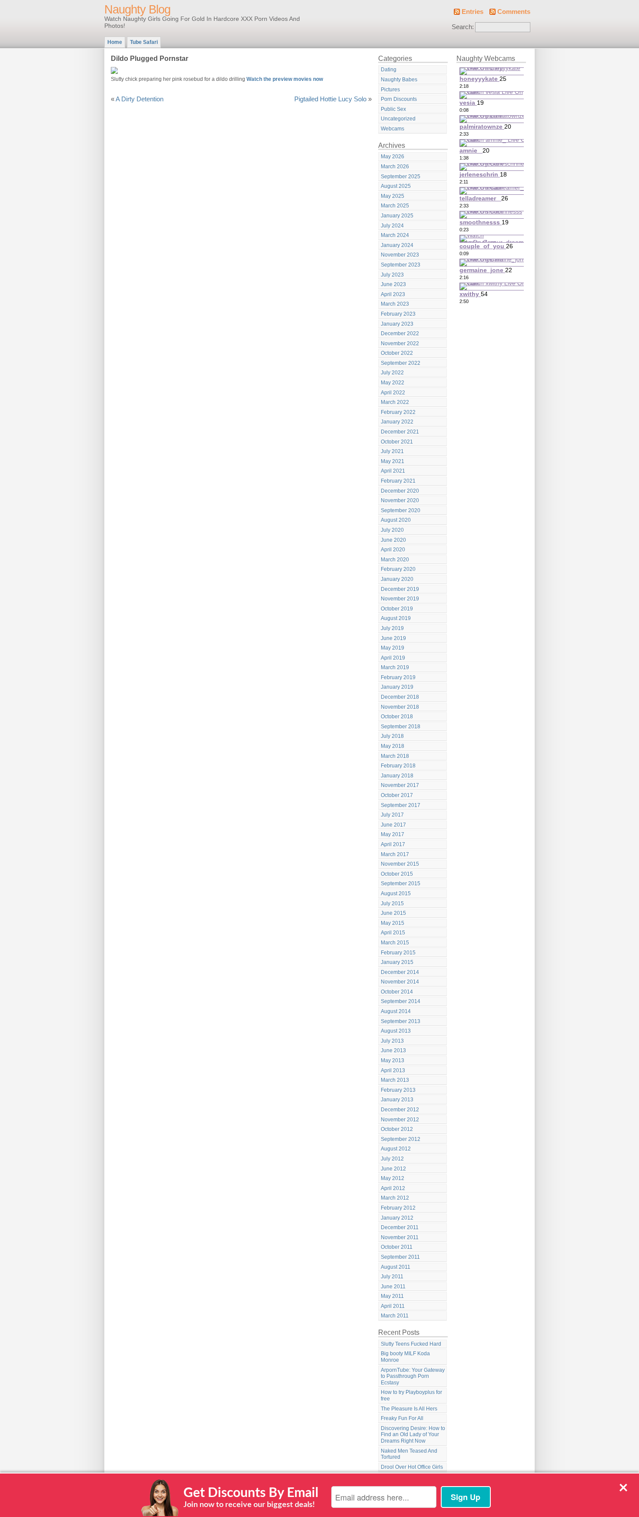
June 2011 (393, 1287)
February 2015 (398, 953)
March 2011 (395, 1316)
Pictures (390, 90)
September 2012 (400, 1139)
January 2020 (397, 579)
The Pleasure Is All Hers (409, 1409)
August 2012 (396, 1149)
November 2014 (400, 982)
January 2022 (397, 422)
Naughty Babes (399, 80)
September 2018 (400, 726)
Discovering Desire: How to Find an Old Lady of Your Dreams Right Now (413, 1434)
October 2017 (397, 795)
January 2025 (397, 216)
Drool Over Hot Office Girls (412, 1467)
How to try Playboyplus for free (411, 1395)
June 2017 (393, 825)
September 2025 (400, 176)
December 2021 (400, 432)
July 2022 (392, 373)
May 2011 (392, 1296)
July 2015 (392, 903)
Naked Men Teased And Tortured (409, 1454)
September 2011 (400, 1257)
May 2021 (392, 461)
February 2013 (398, 1090)
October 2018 (397, 716)
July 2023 (392, 275)
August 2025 (396, 186)
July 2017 (392, 815)
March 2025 (395, 206)
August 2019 (396, 618)
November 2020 (400, 500)
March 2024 (395, 235)
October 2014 (397, 992)
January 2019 (397, 687)
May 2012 (392, 1178)
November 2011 (400, 1237)
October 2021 (397, 442)
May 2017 (392, 834)
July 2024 (392, 226)
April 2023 (393, 294)
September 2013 (400, 1021)
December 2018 (400, 697)
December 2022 (400, 333)
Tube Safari (144, 42)
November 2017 (400, 785)
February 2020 (398, 569)
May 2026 (392, 156)
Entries (472, 11)
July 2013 (392, 1041)
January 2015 (397, 962)
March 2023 (395, 304)
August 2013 (396, 1031)
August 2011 (395, 1267)
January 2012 (397, 1218)
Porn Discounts (399, 99)
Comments (513, 11)
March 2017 (395, 854)
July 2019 (392, 628)
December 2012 (400, 1110)
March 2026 (395, 166)
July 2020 (392, 530)
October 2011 (397, 1247)
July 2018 (392, 736)
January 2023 (397, 324)
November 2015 (400, 864)
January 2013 (397, 1100)
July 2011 (392, 1277)
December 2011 (400, 1227)
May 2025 (392, 196)
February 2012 (398, 1208)
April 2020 (393, 550)
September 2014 (400, 1001)
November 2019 (400, 599)
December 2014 (400, 972)
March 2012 (395, 1198)
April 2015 (393, 933)
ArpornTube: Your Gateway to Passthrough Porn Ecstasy (413, 1376)
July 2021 (392, 451)
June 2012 (393, 1169)
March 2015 (395, 943)
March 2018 (395, 756)
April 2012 (393, 1188)
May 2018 (392, 746)
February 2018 (398, 766)
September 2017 (400, 805)
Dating (388, 70)
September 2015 (400, 883)
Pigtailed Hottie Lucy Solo (330, 99)
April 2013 (393, 1070)
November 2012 (400, 1120)
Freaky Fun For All (402, 1418)
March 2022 (395, 402)
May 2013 (392, 1060)
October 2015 (397, 874)
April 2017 (393, 844)
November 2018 (400, 707)
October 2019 (397, 609)
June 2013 (393, 1050)
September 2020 (400, 510)
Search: (463, 26)
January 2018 (397, 776)
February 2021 (398, 481)
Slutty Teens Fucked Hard (411, 1344)
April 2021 (393, 471)
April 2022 (393, 393)
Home (114, 42)
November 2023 (400, 255)
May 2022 (392, 383)
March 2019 (395, 667)
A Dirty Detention (139, 99)
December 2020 (400, 491)
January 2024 (397, 245)
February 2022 (398, 412)
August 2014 (396, 1011)
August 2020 (396, 520)
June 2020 (393, 540)
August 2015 (396, 893)
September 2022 (400, 363)
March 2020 (395, 560)
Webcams (392, 129)
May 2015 (392, 923)
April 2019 (393, 658)
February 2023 (398, 314)
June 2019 (393, 638)
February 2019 (398, 677)
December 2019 (400, 589)
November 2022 (400, 343)
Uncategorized (398, 119)
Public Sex (393, 109)
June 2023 (393, 284)
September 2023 (400, 265)
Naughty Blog (137, 9)
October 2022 (397, 353)
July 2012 (392, 1159)
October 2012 (397, 1129)
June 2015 (393, 913)
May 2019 (392, 648)
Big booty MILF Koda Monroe (405, 1356)
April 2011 (393, 1306)
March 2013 (395, 1080)
